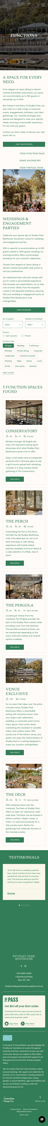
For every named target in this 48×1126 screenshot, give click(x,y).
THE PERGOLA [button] (20, 605)
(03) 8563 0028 (24, 973)
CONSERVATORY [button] (22, 431)
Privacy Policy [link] (15, 1109)
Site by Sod (24, 1115)
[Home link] (24, 4)
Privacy (6, 332)
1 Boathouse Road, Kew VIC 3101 (24, 978)
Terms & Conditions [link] (30, 1109)
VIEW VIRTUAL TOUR (31, 167)
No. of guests (8, 319)
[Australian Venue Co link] (8, 1099)
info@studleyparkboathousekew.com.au (24, 986)
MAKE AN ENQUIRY (30, 160)
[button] (43, 5)
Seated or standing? (34, 319)
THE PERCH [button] (17, 521)
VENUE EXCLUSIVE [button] (17, 691)
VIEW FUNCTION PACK (24, 144)
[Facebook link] (21, 966)
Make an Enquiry (24, 310)
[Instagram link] (25, 966)
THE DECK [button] (16, 794)
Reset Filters (8, 373)
